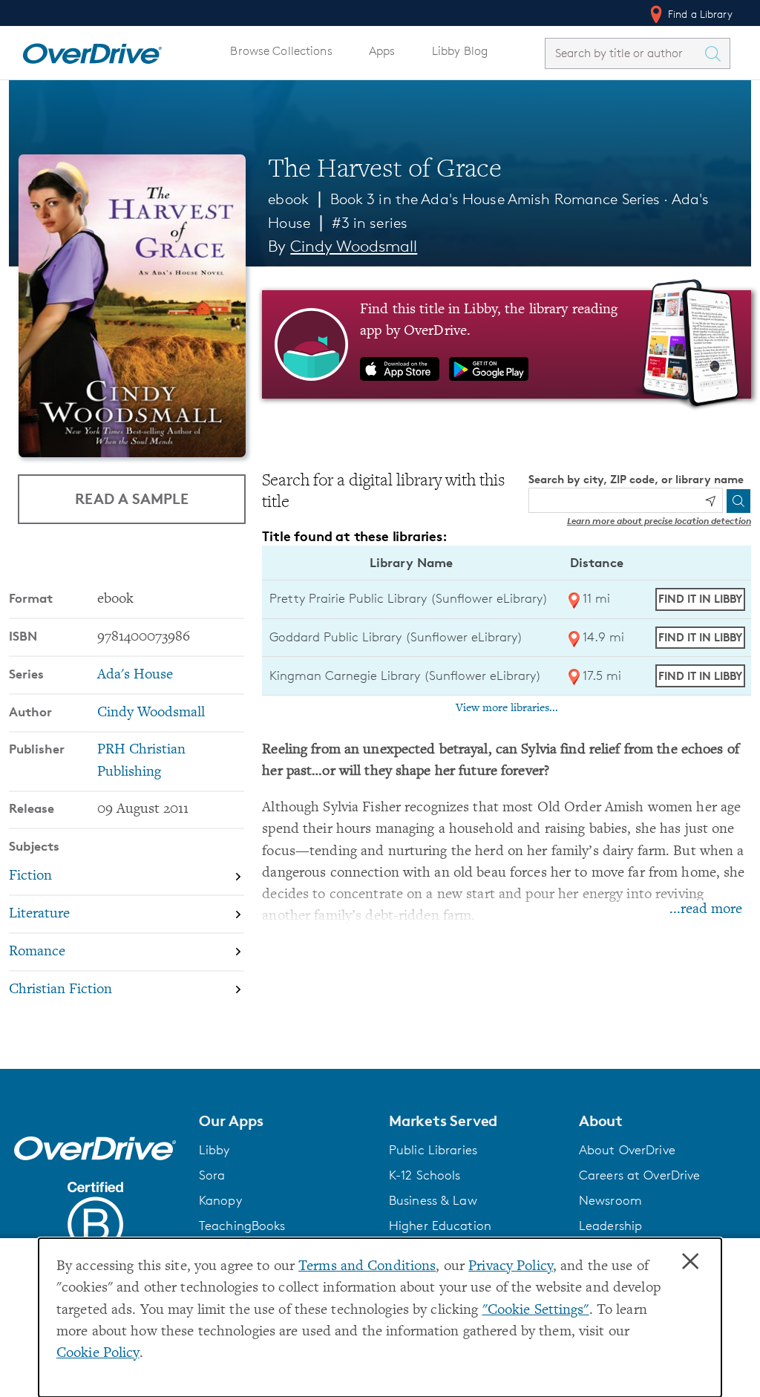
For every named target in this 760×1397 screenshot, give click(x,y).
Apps (382, 51)
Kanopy (220, 1200)
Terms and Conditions (367, 1267)
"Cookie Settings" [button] (535, 1310)
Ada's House (135, 675)
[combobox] (624, 53)
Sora (212, 1175)
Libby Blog (460, 51)
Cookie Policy (98, 1354)
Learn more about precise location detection (659, 520)
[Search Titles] (716, 53)
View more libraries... (507, 708)
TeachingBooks (242, 1225)
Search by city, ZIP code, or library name (636, 479)
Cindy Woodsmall (353, 246)
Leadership (610, 1225)
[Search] (738, 501)
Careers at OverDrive (639, 1175)
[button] (285, 1121)
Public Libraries (433, 1149)
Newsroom (610, 1200)
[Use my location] (710, 501)
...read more (705, 910)
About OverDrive (627, 1149)
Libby (214, 1149)
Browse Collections (281, 51)
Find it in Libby (700, 599)
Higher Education (440, 1225)
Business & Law (433, 1200)
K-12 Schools (424, 1175)
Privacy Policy (510, 1267)
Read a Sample (132, 498)
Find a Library (699, 13)
